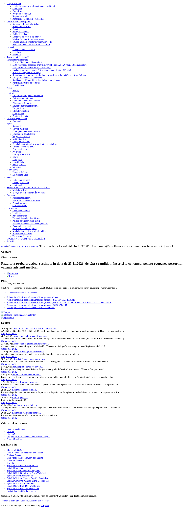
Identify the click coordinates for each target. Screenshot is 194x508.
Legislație (16, 213)
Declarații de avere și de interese (26, 37)
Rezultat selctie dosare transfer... (26, 413)
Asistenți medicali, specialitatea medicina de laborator (31, 307)
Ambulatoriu (12, 169)
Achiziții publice (19, 34)
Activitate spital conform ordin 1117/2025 (31, 44)
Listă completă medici (22, 180)
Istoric (15, 157)
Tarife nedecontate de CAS (24, 146)
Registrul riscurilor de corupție (26, 83)
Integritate (16, 167)
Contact (10, 47)
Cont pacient (18, 113)
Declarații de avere (20, 182)
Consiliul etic (18, 85)
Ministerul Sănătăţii (15, 450)
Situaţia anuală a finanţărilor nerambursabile (32, 42)
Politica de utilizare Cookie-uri (26, 221)
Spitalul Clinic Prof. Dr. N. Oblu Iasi (23, 486)
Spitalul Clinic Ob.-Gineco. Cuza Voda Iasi (26, 473)
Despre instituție (14, 3)
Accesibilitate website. (39, 500)
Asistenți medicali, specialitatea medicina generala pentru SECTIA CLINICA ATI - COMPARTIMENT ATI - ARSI (59, 302)
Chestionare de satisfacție (23, 103)
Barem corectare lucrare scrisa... (26, 374)
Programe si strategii (21, 14)
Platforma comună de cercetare (26, 200)
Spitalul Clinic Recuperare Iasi (20, 475)
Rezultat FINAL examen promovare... (30, 359)
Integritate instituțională (17, 60)
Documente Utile (20, 175)
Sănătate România (15, 455)
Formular (16, 54)
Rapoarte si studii (20, 16)
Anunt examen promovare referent (28, 351)
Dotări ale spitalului (21, 141)
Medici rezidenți (19, 190)
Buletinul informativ (21, 26)
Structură (16, 126)
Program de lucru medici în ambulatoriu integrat (28, 436)
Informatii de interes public (19, 21)
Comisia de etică (19, 205)
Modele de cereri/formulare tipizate (28, 39)
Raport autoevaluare (21, 198)
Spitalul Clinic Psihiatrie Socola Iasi (23, 488)
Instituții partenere (20, 139)
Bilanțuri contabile (20, 31)
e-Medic (10, 463)
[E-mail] (11, 276)
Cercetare (11, 195)
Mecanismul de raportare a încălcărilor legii (31, 67)
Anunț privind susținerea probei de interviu (21, 292)
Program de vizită (20, 116)
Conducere (17, 8)
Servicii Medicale (14, 439)
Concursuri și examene (17, 118)
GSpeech (45, 505)
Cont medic (17, 185)
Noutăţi (15, 90)
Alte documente (19, 216)
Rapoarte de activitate (22, 233)
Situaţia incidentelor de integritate (27, 77)
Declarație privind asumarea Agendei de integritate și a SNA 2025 (41, 70)
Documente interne (21, 210)
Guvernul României (16, 460)
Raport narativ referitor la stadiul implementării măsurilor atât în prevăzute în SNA (49, 75)
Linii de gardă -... (20, 397)
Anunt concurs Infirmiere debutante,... (30, 336)
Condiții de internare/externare (26, 100)
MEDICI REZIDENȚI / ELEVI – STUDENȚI (28, 187)
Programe (16, 152)
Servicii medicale (20, 129)
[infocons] (18, 315)
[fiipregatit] (7, 317)
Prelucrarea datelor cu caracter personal (30, 223)
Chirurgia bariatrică (21, 154)
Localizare (17, 52)
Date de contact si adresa (23, 49)
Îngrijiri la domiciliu (21, 136)
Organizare (17, 11)
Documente (12, 208)
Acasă (9, 88)
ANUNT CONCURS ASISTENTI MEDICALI (35, 328)
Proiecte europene (20, 203)
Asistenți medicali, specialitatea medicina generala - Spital (32, 297)
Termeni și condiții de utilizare (25, 218)
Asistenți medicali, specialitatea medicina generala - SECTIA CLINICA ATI (41, 300)
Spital (9, 123)
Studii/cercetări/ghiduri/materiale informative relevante (36, 80)
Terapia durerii (19, 108)
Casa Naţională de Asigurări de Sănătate (25, 452)
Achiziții (10, 241)
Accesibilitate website (22, 226)
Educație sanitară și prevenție (25, 106)
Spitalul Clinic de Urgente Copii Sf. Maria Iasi (27, 478)
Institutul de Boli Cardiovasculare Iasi (23, 491)
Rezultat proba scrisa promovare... (27, 367)
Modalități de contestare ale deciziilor (29, 231)
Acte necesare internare (22, 98)
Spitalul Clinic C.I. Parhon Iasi (20, 483)
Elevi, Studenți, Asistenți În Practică (28, 192)
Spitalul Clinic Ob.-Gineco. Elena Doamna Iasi (28, 481)
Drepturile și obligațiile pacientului (27, 95)
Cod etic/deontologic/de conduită (27, 62)
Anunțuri (16, 121)
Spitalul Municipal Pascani (19, 468)
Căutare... (5, 257)
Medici (10, 177)
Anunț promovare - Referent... (25, 405)
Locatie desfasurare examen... (25, 382)
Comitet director (19, 149)
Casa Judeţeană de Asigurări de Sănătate (25, 458)
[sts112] (7, 312)
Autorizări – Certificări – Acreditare (28, 19)
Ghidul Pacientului (20, 111)
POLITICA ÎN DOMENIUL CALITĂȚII (26, 239)
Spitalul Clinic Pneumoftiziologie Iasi (23, 470)
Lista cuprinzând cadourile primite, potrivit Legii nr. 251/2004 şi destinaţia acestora (49, 65)
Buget (15, 29)
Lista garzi (17, 159)
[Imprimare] (12, 273)
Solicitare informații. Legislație (26, 24)
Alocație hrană (19, 164)
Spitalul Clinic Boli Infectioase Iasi (22, 465)
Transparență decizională (18, 57)
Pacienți (10, 93)
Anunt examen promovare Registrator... (31, 344)
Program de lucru (20, 172)
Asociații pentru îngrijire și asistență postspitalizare (35, 144)
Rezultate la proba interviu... (24, 390)
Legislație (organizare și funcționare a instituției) (33, 6)
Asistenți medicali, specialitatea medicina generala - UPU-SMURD (37, 305)
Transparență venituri (21, 236)
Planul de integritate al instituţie (26, 72)
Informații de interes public (24, 228)
